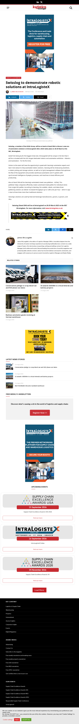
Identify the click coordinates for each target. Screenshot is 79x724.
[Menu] (8, 8)
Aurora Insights (10, 621)
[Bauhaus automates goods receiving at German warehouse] (22, 303)
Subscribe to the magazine (14, 652)
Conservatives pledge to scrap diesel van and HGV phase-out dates (21, 287)
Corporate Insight (11, 624)
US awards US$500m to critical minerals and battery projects (57, 287)
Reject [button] (17, 719)
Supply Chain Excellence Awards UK (38, 574)
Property (8, 613)
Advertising (9, 644)
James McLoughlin (17, 91)
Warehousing (10, 610)
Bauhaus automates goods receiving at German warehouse (20, 316)
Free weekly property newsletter (16, 659)
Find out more (37, 518)
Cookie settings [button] (8, 719)
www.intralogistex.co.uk (53, 208)
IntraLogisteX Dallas (38, 543)
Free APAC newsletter (12, 670)
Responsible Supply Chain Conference (17, 701)
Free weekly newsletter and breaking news (19, 655)
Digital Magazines (11, 632)
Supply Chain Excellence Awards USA (17, 690)
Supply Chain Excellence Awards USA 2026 (38, 512)
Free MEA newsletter (12, 666)
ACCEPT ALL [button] (26, 719)
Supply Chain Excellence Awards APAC (17, 697)
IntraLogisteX (10, 704)
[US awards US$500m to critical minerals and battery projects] (57, 274)
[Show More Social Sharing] (50, 97)
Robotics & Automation (13, 78)
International (10, 617)
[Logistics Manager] (39, 8)
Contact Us (9, 648)
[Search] (70, 8)
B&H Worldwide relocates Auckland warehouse (29, 386)
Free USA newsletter (12, 662)
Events (8, 628)
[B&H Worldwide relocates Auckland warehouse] (9, 385)
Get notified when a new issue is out (17, 673)
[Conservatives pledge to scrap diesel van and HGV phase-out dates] (22, 274)
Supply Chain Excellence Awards (15, 686)
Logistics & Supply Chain (13, 606)
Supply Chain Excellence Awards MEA (17, 693)
